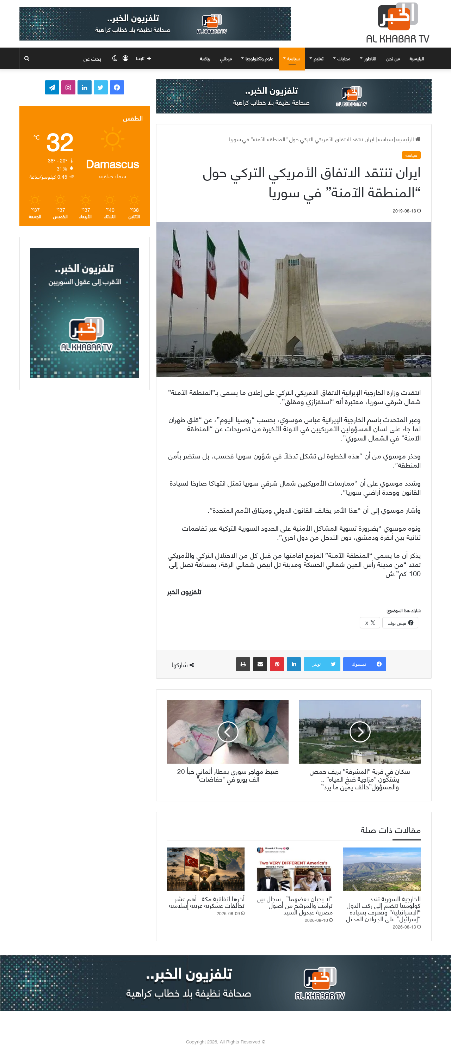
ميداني (226, 58)
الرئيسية (417, 58)
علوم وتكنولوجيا (259, 58)
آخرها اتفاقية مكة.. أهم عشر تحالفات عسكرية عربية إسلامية (207, 901)
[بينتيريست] (277, 664)
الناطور (370, 58)
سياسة (294, 58)
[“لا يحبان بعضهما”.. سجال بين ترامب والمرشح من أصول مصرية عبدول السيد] (294, 869)
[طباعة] (243, 664)
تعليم (318, 58)
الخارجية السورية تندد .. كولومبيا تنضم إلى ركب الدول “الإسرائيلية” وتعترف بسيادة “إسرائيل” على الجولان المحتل (383, 908)
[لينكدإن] (294, 664)
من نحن (393, 58)
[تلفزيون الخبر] (396, 22)
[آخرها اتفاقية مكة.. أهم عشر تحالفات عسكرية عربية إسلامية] (206, 869)
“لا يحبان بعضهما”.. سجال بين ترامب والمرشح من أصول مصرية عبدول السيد (295, 904)
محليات (344, 58)
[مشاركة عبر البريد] (260, 664)
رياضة (205, 58)
